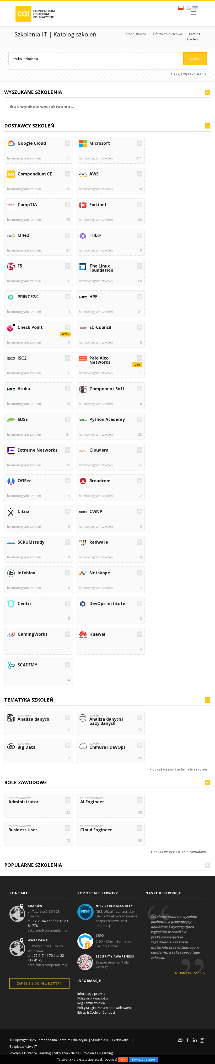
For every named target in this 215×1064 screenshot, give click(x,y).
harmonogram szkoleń (24, 158)
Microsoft (99, 143)
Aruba (24, 389)
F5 (20, 266)
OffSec (24, 481)
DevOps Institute (107, 603)
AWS (94, 174)
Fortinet (98, 204)
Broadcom (100, 481)
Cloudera (99, 450)
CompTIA (27, 204)
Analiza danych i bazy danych (106, 720)
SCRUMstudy (31, 542)
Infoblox (26, 573)
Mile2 (23, 235)
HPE (93, 297)
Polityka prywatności (92, 998)
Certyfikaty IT (121, 1040)
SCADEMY (27, 665)
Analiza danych (33, 718)
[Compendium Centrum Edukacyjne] (35, 13)
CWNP (95, 511)
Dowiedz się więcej (143, 1059)
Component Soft (107, 389)
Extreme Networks (37, 450)
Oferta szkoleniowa (167, 34)
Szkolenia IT (100, 1040)
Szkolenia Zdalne (66, 1053)
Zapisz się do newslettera (39, 983)
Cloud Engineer (96, 829)
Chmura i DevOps (107, 746)
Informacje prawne (91, 993)
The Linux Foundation (101, 268)
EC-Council (100, 327)
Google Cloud (32, 143)
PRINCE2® (28, 297)
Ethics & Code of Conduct (96, 1012)
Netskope (99, 573)
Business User (22, 829)
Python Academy (107, 419)
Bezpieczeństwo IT (23, 1046)
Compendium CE (35, 174)
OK (123, 1059)
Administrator (23, 800)
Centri (24, 603)
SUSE (23, 419)
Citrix (23, 511)
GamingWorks (32, 634)
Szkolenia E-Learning (98, 1053)
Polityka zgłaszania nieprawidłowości (104, 1008)
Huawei (97, 634)
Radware (98, 542)
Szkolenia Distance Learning (30, 1053)
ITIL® (95, 235)
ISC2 (22, 358)
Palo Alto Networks (99, 360)
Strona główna (135, 34)
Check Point (30, 327)
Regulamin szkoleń (91, 1003)
